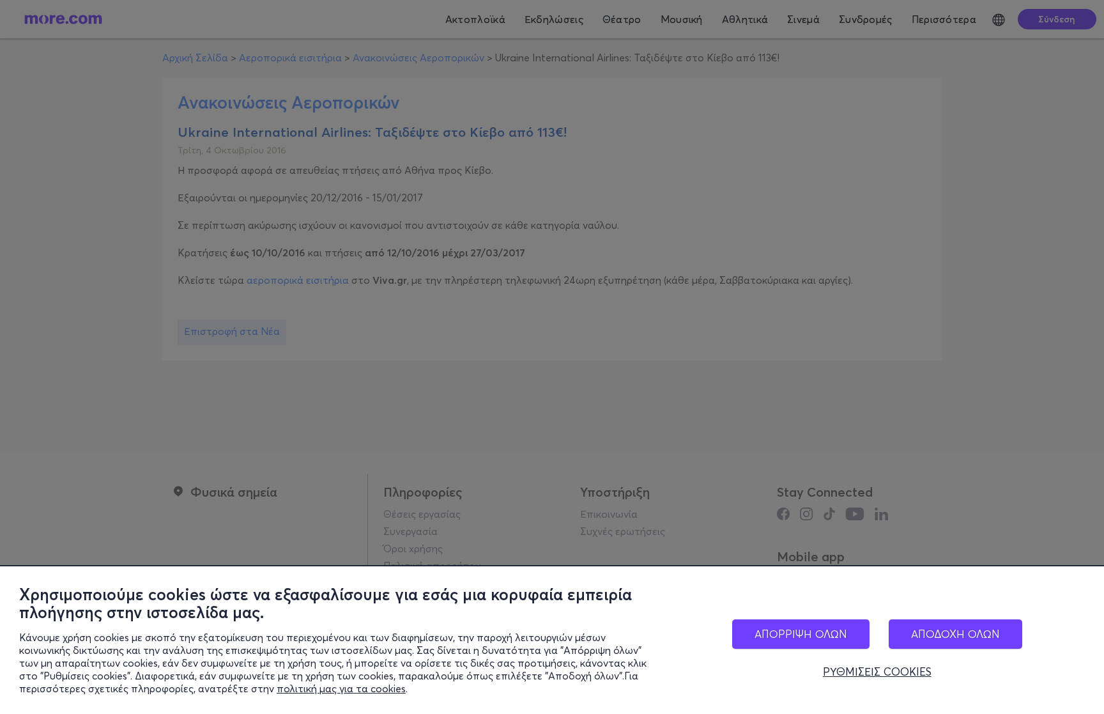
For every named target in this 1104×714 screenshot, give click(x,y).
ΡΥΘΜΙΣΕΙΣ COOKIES (877, 671)
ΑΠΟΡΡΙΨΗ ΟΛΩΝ (801, 633)
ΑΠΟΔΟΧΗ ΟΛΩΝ (955, 633)
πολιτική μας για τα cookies (341, 688)
